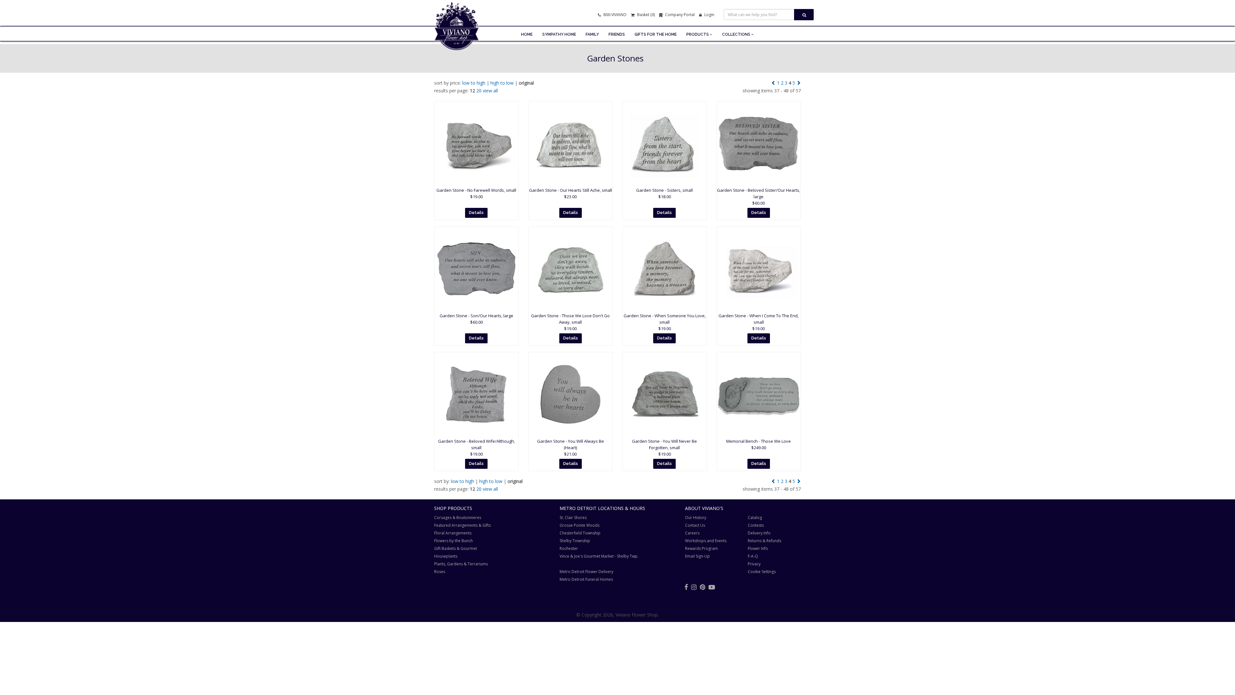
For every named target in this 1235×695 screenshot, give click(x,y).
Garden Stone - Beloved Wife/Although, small (476, 447)
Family (592, 34)
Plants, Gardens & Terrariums (461, 564)
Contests (756, 525)
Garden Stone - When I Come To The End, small (758, 322)
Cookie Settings (762, 571)
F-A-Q (753, 556)
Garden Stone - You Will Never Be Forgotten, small (664, 447)
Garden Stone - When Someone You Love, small (665, 322)
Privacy (754, 564)
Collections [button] (736, 34)
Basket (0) (645, 14)
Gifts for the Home (656, 34)
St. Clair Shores (573, 517)
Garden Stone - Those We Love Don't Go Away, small (570, 322)
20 (478, 91)
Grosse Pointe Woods (579, 525)
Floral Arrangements (452, 533)
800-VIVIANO (614, 14)
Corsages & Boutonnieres (457, 517)
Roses (439, 571)
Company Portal (679, 14)
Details (476, 212)
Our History (695, 517)
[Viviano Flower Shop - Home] (456, 40)
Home (527, 34)
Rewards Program (701, 548)
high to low (502, 83)
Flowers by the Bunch (453, 540)
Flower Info (758, 548)
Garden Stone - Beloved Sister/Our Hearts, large (758, 196)
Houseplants (445, 556)
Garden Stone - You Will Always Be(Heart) (570, 447)
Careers (692, 533)
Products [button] (698, 34)
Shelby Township (575, 540)
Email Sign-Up (697, 556)
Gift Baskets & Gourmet (455, 548)
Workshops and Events (706, 540)
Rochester (569, 548)
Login (708, 14)
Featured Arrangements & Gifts (462, 525)
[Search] (804, 14)
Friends (616, 34)
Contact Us (695, 525)
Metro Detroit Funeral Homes (586, 579)
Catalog (755, 517)
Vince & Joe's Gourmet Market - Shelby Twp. (599, 556)
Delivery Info (759, 533)
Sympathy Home (559, 34)
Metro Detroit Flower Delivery (586, 571)
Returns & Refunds (764, 540)
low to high (473, 83)
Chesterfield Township (580, 533)
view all (490, 91)
